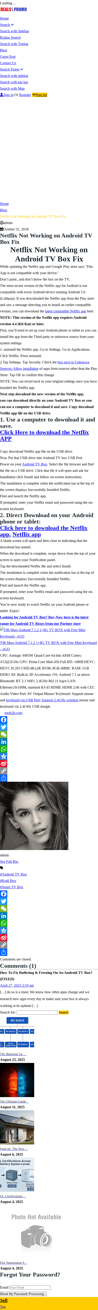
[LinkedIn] (49, 741)
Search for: (8, 1012)
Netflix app (27, 534)
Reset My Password (13, 1294)
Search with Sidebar (14, 31)
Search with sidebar (14, 76)
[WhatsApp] (49, 749)
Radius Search (10, 37)
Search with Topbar (14, 44)
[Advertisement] (49, 149)
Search (5, 25)
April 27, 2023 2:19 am (17, 985)
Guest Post (7, 57)
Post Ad (41, 95)
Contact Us (8, 63)
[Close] (0, 1282)
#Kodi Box (8, 881)
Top (3, 1307)
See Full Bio (9, 861)
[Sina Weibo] (49, 763)
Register (25, 95)
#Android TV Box (13, 874)
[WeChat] (49, 734)
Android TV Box (34, 464)
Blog (3, 50)
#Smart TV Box (11, 887)
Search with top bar (14, 82)
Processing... (37, 1294)
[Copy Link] (49, 770)
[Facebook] (49, 719)
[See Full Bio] (20, 861)
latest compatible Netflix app (65, 311)
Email (4, 1287)
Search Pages (10, 69)
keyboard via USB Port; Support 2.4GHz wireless (42, 700)
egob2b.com (13, 713)
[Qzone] (49, 756)
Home (4, 18)
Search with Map (12, 88)
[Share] (49, 778)
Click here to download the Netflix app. (44, 531)
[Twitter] (49, 727)
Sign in (8, 95)
